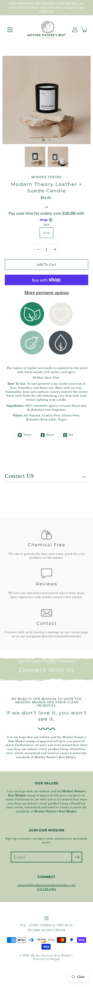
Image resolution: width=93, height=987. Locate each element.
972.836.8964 (46, 889)
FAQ (23, 925)
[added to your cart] (84, 29)
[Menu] (10, 30)
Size (47, 224)
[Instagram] (46, 918)
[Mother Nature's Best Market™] (46, 30)
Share (50, 435)
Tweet (27, 435)
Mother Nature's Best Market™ (52, 955)
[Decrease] (38, 249)
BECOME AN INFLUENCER (46, 930)
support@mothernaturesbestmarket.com (46, 885)
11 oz (46, 232)
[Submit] (77, 857)
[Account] (75, 29)
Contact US (19, 476)
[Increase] (55, 249)
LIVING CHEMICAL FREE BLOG (51, 925)
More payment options (46, 292)
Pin (70, 435)
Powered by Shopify (46, 959)
